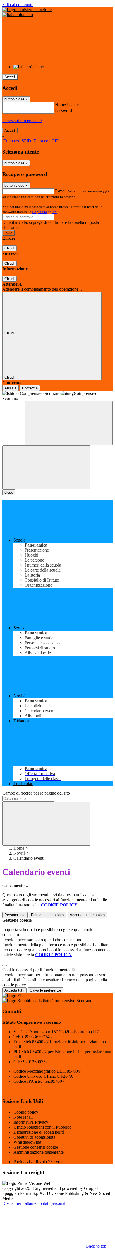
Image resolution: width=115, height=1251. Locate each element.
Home (18, 848)
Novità (19, 853)
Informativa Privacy (30, 1122)
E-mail (61, 191)
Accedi (10, 77)
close (8, 492)
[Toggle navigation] (46, 467)
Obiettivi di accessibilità (34, 1137)
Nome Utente (67, 104)
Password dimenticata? (22, 120)
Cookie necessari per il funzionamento (36, 969)
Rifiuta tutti (47, 915)
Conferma (30, 388)
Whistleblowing (27, 1142)
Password (63, 110)
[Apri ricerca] (69, 423)
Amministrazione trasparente (38, 1152)
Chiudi (9, 248)
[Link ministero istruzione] (27, 9)
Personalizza (14, 915)
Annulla (10, 388)
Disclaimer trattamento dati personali (34, 1203)
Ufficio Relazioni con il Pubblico (42, 1127)
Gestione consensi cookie (35, 1147)
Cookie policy (25, 1112)
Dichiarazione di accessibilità (38, 1132)
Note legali (23, 1117)
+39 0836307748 (36, 1036)
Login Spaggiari (44, 212)
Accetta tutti (87, 915)
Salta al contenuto (17, 4)
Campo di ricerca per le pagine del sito (36, 793)
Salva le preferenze (45, 990)
